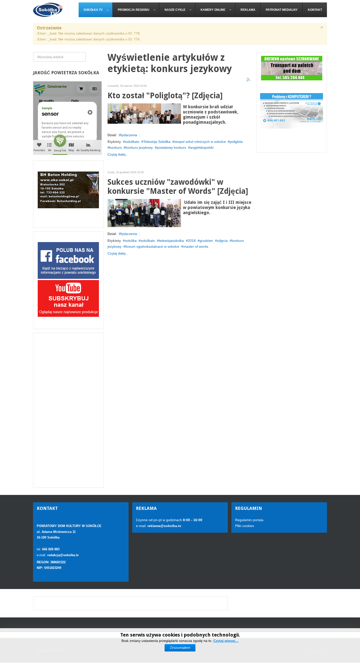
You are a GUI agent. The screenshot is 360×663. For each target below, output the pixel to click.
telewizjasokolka (171, 241)
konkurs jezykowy (139, 147)
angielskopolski (202, 147)
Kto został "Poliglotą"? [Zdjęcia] (165, 95)
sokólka (131, 241)
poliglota (236, 142)
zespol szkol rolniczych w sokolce (200, 142)
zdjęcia (222, 241)
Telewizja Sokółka (156, 142)
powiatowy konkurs (171, 147)
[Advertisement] (68, 410)
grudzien (206, 241)
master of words (195, 246)
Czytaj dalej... (118, 154)
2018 (192, 241)
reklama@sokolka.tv (163, 526)
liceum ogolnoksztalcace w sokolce (152, 246)
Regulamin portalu (249, 520)
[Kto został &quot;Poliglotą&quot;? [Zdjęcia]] (144, 113)
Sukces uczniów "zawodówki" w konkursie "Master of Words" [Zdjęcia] (178, 187)
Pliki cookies (244, 526)
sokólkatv (132, 142)
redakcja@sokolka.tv (63, 555)
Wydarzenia (128, 135)
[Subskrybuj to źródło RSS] (249, 80)
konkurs (115, 147)
